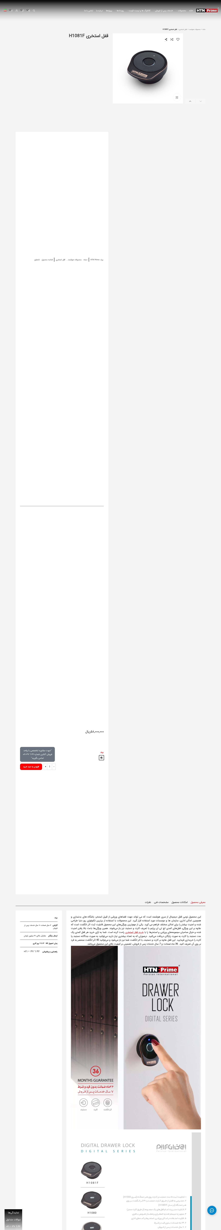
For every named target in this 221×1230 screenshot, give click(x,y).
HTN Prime (95, 259)
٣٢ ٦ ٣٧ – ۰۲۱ (32, 951)
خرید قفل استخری (134, 932)
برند (101, 752)
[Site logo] (207, 10)
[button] (201, 101)
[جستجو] (34, 11)
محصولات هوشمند (194, 29)
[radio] (101, 757)
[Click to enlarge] (177, 97)
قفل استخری (182, 29)
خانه (203, 29)
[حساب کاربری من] (16, 11)
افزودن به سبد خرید (31, 766)
